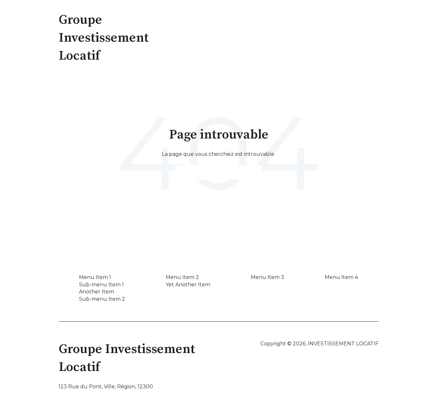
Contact (361, 37)
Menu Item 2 (182, 277)
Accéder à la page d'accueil (218, 172)
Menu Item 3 (267, 277)
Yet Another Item (188, 285)
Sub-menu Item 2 (102, 299)
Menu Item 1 (95, 277)
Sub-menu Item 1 (101, 285)
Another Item (96, 292)
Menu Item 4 (341, 277)
